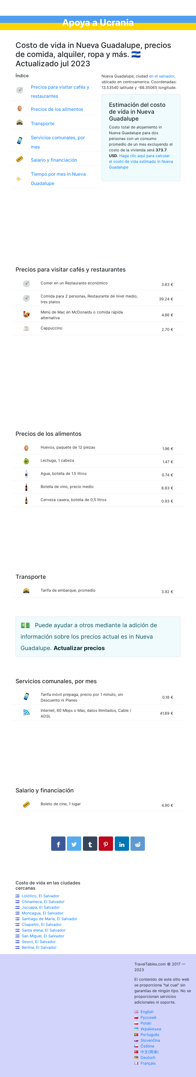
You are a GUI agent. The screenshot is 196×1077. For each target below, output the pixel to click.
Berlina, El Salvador (39, 947)
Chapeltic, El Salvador (42, 924)
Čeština (146, 1046)
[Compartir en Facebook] (58, 843)
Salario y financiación (54, 160)
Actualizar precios (79, 648)
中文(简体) (149, 1051)
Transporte (42, 123)
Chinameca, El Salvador (43, 901)
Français (147, 1063)
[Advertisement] (98, 232)
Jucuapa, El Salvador (41, 907)
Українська (150, 1028)
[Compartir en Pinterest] (106, 843)
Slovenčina (149, 1040)
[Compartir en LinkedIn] (122, 843)
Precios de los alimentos (57, 109)
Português (149, 1034)
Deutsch (147, 1057)
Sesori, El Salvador (39, 941)
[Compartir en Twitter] (74, 843)
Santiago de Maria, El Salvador (49, 918)
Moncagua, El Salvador (42, 913)
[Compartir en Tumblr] (90, 843)
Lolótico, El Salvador (40, 895)
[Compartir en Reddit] (138, 843)
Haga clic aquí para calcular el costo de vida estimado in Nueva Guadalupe (141, 161)
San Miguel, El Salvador (43, 935)
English (146, 1011)
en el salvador (161, 76)
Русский (147, 1017)
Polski (145, 1023)
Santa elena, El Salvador (43, 930)
